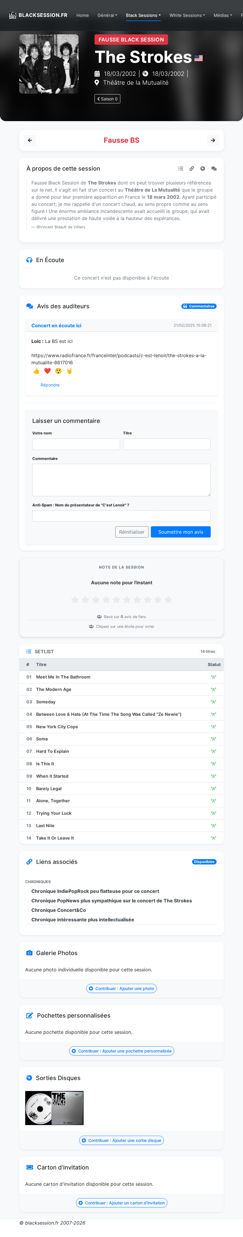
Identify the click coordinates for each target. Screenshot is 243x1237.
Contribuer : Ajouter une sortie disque (124, 1140)
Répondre (49, 384)
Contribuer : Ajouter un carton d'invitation (124, 1202)
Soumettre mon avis (180, 532)
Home (82, 15)
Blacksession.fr (43, 15)
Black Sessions (141, 15)
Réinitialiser (132, 532)
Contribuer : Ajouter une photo (124, 988)
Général (105, 15)
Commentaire (45, 458)
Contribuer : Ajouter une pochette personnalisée (124, 1050)
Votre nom (42, 433)
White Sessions (186, 15)
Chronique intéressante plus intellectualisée (82, 919)
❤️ (47, 370)
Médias (221, 15)
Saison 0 (109, 98)
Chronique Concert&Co (58, 910)
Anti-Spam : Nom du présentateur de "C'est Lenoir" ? (80, 505)
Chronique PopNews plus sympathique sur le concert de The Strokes (111, 901)
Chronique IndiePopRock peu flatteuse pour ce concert (95, 891)
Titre (127, 433)
